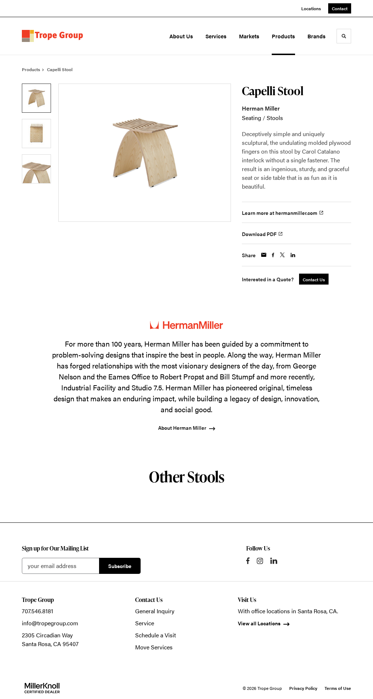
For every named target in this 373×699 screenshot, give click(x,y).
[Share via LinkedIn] (292, 255)
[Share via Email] (263, 255)
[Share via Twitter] (282, 254)
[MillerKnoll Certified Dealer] (42, 688)
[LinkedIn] (273, 560)
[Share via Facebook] (273, 255)
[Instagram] (260, 561)
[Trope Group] (54, 36)
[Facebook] (248, 560)
